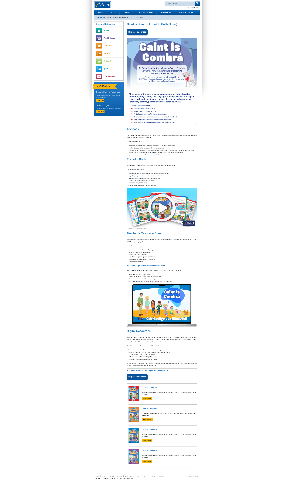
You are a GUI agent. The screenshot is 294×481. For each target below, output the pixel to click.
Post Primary (109, 38)
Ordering (119, 476)
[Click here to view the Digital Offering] (138, 36)
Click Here (100, 100)
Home (109, 17)
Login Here (100, 111)
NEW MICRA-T (110, 46)
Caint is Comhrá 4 (149, 409)
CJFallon (102, 4)
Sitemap (161, 476)
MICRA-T (108, 53)
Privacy (138, 476)
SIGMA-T (107, 61)
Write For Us (129, 476)
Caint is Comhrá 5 (149, 430)
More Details (147, 398)
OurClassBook (110, 77)
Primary (115, 17)
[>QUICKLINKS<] (186, 12)
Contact (111, 476)
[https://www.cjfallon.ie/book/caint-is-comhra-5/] (134, 442)
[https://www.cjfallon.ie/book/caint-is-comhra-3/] (134, 400)
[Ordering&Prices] (145, 12)
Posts (145, 476)
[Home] (100, 12)
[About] (113, 12)
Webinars (153, 476)
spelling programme (136, 176)
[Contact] (127, 12)
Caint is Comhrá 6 (149, 451)
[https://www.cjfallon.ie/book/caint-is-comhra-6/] (134, 463)
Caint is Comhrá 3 (149, 388)
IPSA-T (107, 69)
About (104, 476)
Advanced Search (194, 7)
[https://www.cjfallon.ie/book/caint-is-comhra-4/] (134, 421)
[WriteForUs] (166, 12)
